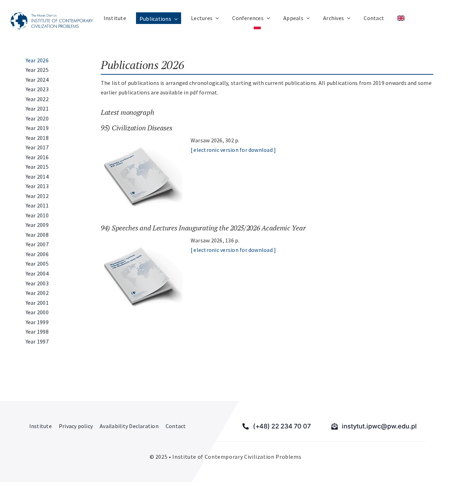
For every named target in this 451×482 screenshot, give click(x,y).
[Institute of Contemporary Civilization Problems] (52, 15)
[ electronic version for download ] (233, 149)
